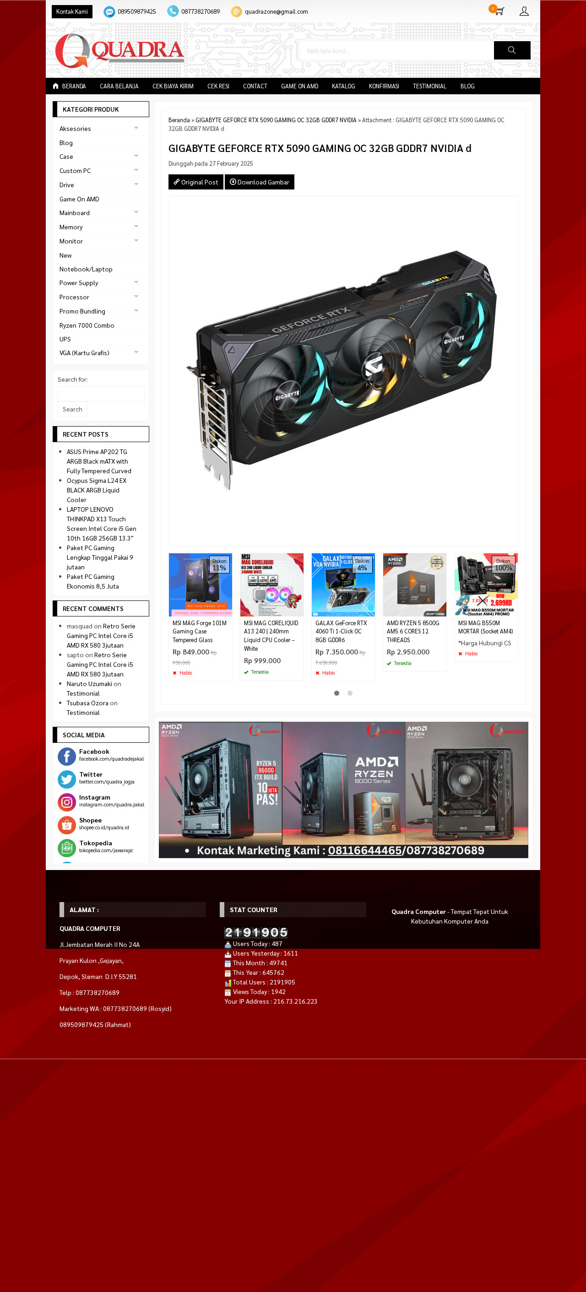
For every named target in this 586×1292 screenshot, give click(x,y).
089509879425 (137, 11)
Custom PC (75, 170)
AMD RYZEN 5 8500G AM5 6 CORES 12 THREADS (413, 631)
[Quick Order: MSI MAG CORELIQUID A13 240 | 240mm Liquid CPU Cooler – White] (298, 609)
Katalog (343, 86)
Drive (67, 184)
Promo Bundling (82, 311)
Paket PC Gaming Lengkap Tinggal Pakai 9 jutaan (100, 557)
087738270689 (200, 11)
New (65, 255)
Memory (71, 226)
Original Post (199, 182)
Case (66, 156)
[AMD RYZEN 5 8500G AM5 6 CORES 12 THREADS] (414, 583)
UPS (65, 339)
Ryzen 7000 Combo (87, 325)
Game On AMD (299, 86)
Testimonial (430, 86)
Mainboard (75, 212)
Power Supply (79, 282)
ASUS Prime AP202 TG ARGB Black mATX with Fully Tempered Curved (99, 461)
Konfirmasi (384, 86)
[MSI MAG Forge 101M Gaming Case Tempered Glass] (200, 583)
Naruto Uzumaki (89, 683)
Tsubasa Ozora (88, 702)
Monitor (71, 241)
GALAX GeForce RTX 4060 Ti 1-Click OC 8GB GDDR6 (341, 631)
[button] (512, 50)
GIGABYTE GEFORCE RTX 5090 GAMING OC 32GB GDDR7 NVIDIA (276, 120)
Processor (74, 296)
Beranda (73, 86)
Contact (255, 86)
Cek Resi (218, 86)
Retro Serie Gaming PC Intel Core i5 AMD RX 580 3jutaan (101, 635)
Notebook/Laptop (86, 269)
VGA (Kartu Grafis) (84, 352)
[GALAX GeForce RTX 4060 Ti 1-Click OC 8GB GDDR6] (343, 583)
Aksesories (75, 128)
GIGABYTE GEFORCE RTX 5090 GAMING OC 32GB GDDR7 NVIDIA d (320, 147)
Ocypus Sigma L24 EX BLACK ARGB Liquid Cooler (96, 489)
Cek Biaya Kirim (173, 86)
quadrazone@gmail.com (276, 11)
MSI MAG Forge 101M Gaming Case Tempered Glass (200, 631)
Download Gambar (262, 182)
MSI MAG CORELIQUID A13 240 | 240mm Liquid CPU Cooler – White (271, 636)
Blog (468, 86)
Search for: (73, 379)
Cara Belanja (119, 86)
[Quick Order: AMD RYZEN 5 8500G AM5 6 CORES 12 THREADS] (440, 609)
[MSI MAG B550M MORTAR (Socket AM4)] (486, 583)
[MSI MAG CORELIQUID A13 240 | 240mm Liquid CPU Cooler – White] (272, 583)
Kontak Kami (72, 11)
